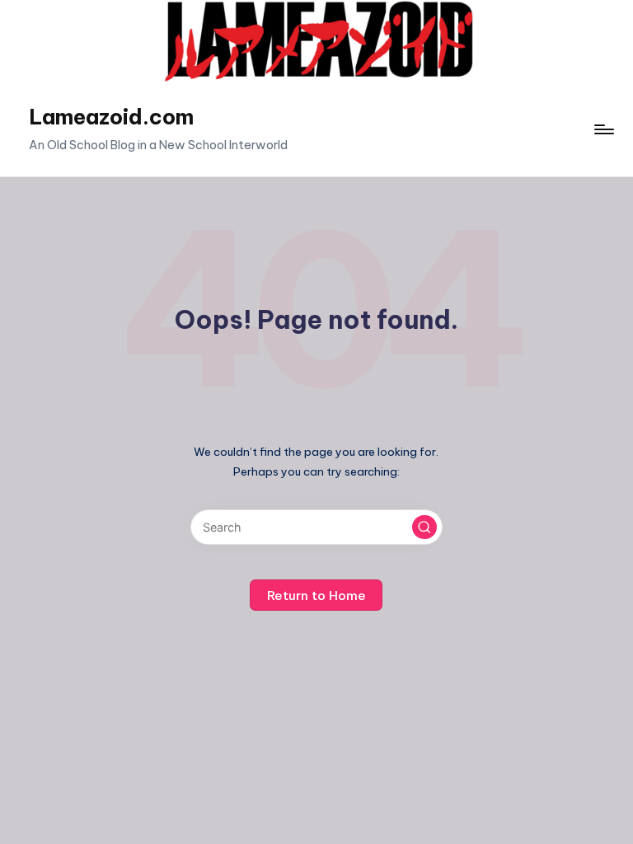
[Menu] (603, 129)
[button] (424, 527)
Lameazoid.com (111, 117)
